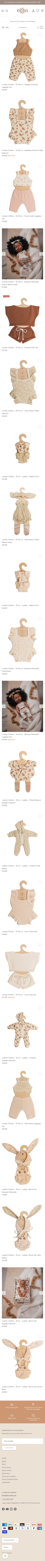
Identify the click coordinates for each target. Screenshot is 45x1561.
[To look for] (8, 10)
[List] (41, 27)
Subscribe (9, 1448)
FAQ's (4, 1464)
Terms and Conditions (9, 1476)
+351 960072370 (7, 1499)
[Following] (41, 254)
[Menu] (2, 10)
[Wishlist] (38, 10)
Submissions (6, 1473)
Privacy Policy (6, 1467)
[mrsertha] (22, 11)
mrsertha (9, 1553)
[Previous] (4, 254)
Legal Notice (6, 1482)
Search (4, 1461)
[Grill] (38, 27)
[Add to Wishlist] (40, 34)
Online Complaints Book (10, 1479)
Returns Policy (6, 1470)
